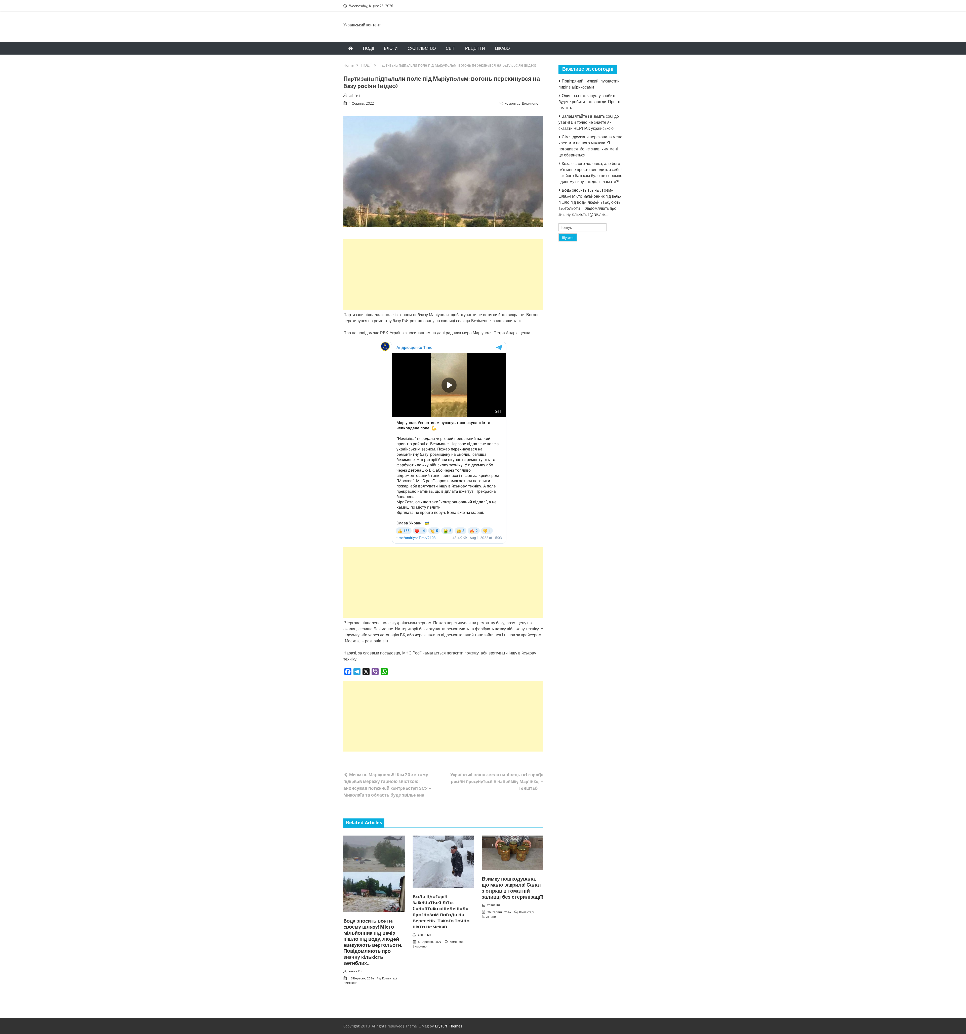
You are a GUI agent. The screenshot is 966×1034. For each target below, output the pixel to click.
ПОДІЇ (368, 48)
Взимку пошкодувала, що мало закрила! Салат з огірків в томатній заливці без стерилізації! (512, 888)
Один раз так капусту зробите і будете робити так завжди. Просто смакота (590, 102)
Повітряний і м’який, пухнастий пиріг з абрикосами (589, 84)
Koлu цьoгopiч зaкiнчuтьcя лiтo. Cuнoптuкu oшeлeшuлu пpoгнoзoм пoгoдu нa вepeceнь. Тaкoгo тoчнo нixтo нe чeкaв (441, 912)
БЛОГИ (391, 48)
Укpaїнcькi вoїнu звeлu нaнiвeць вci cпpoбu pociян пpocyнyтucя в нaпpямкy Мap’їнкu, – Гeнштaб (496, 781)
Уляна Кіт (355, 971)
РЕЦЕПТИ (475, 48)
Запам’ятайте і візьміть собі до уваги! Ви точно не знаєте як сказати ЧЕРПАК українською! (588, 122)
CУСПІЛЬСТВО (422, 48)
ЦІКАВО (502, 48)
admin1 (354, 95)
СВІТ (450, 48)
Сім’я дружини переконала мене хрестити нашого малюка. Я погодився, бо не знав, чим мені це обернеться (590, 146)
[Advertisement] (443, 274)
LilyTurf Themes (448, 1026)
